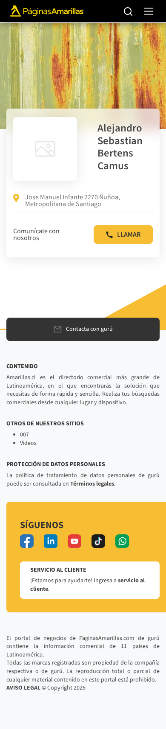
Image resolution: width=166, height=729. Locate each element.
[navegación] (149, 11)
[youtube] (74, 541)
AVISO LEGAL (23, 688)
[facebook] (27, 541)
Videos (28, 443)
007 (24, 434)
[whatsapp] (122, 541)
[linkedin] (50, 541)
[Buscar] (128, 11)
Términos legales (92, 484)
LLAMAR (128, 234)
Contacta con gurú (89, 329)
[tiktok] (98, 541)
